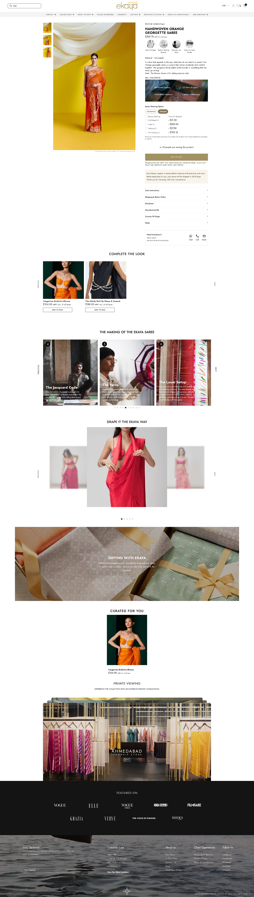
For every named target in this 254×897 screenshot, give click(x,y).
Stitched (163, 112)
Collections (66, 14)
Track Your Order (174, 869)
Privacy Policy (200, 858)
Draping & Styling (153, 14)
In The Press (171, 858)
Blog (168, 866)
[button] (51, 14)
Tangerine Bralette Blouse (121, 669)
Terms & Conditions (203, 862)
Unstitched (151, 112)
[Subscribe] (71, 869)
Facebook (227, 858)
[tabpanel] (127, 645)
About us (171, 848)
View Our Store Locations (118, 872)
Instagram (227, 854)
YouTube (226, 866)
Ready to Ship (84, 14)
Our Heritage (199, 14)
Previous (38, 284)
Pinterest (227, 862)
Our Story (170, 854)
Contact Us (171, 862)
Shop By (50, 14)
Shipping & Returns (203, 854)
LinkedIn (227, 869)
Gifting (134, 14)
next (215, 284)
